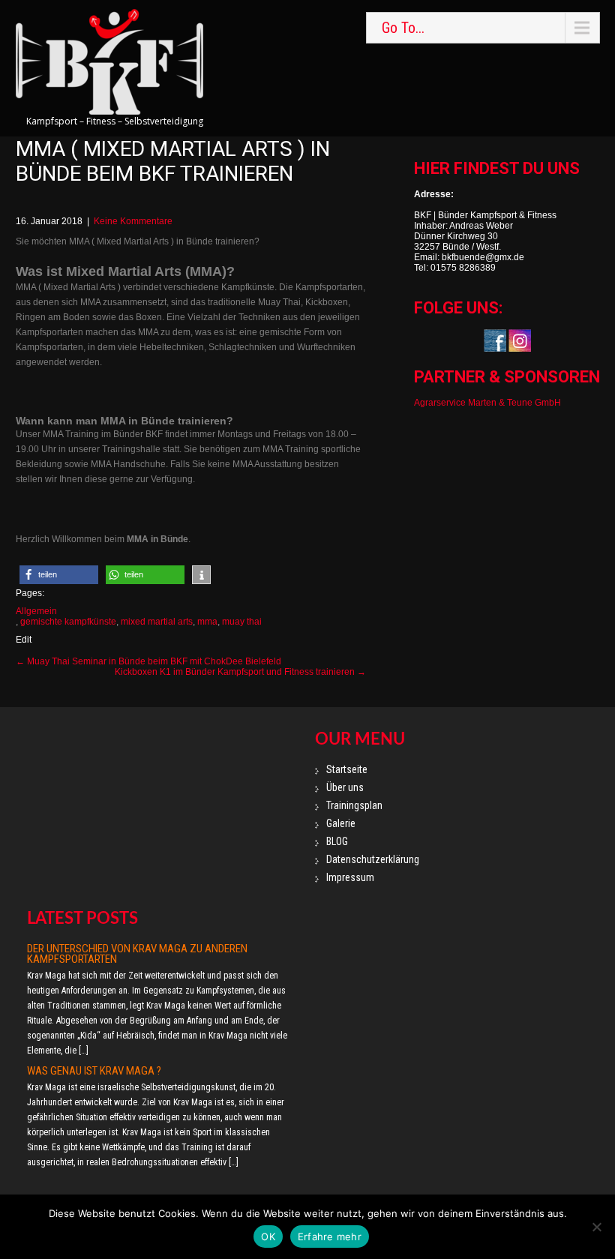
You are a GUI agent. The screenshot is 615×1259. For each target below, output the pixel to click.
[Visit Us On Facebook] (494, 339)
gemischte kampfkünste (68, 621)
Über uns (345, 787)
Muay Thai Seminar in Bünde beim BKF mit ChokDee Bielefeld (148, 661)
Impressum (350, 877)
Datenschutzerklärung (372, 859)
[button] (59, 574)
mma (207, 621)
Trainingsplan (354, 805)
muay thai (242, 621)
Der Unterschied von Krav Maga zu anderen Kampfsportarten (137, 954)
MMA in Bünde (157, 539)
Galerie (341, 823)
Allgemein (36, 611)
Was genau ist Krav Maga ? (94, 1071)
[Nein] (596, 1226)
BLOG (337, 841)
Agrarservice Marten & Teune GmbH (487, 402)
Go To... (403, 28)
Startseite (347, 769)
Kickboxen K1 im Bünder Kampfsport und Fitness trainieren (240, 672)
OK (268, 1237)
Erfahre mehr (330, 1237)
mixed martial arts (157, 621)
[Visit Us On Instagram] (519, 339)
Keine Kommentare (133, 221)
